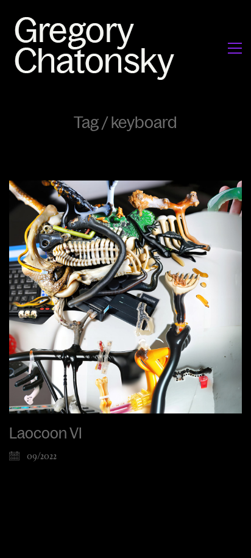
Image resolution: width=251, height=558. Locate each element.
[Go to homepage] (97, 47)
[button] (235, 48)
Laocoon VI (45, 434)
